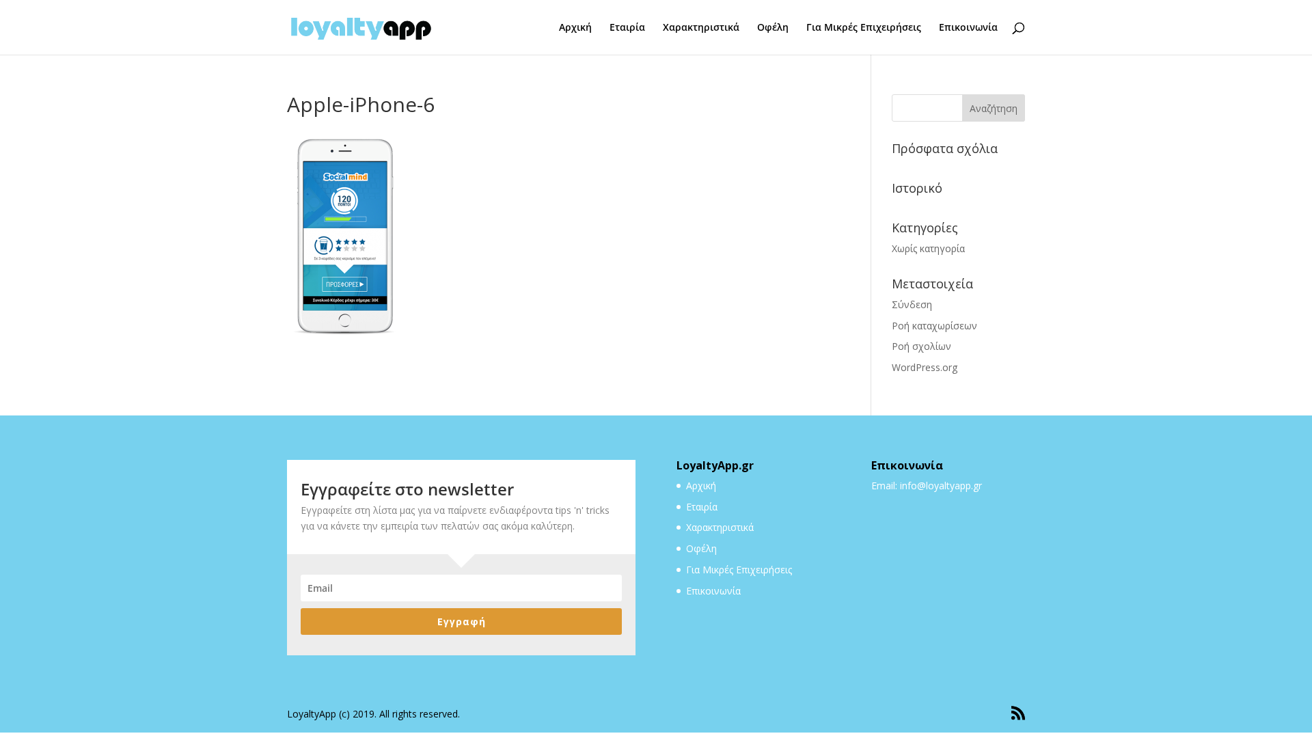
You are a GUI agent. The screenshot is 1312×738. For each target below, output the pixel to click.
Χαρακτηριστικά (701, 28)
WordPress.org (924, 367)
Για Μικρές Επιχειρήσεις (863, 28)
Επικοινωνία (968, 28)
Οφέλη (773, 28)
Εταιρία (627, 28)
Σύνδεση (912, 304)
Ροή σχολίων (921, 346)
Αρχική (575, 28)
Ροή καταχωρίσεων (934, 325)
